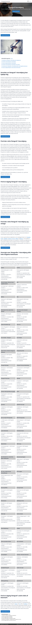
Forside (18, 624)
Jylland (16, 603)
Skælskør (6, 238)
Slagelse (28, 237)
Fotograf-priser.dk (5, 1)
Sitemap (27, 624)
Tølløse (16, 238)
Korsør (2, 238)
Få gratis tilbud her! (16, 11)
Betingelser (30, 624)
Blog (24, 624)
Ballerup (21, 238)
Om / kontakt (21, 624)
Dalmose (10, 238)
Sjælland (25, 603)
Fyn (19, 603)
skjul (11, 58)
